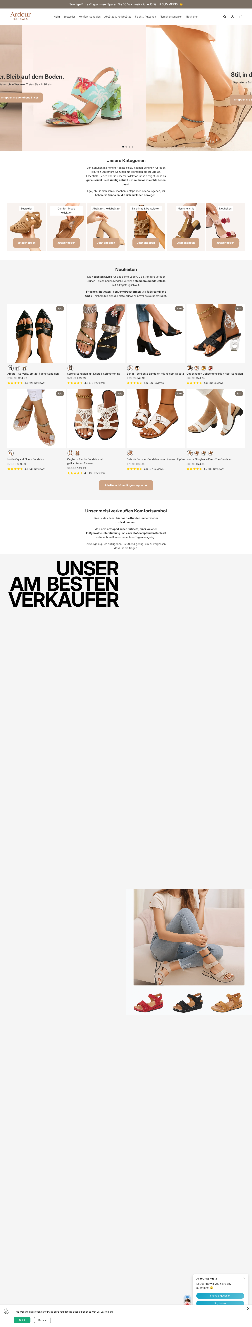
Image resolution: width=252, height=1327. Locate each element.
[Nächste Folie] (60, 334)
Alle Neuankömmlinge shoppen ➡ (126, 485)
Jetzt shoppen (27, 242)
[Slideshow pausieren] (117, 147)
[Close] (248, 1308)
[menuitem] (57, 17)
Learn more (107, 1311)
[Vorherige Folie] (12, 334)
